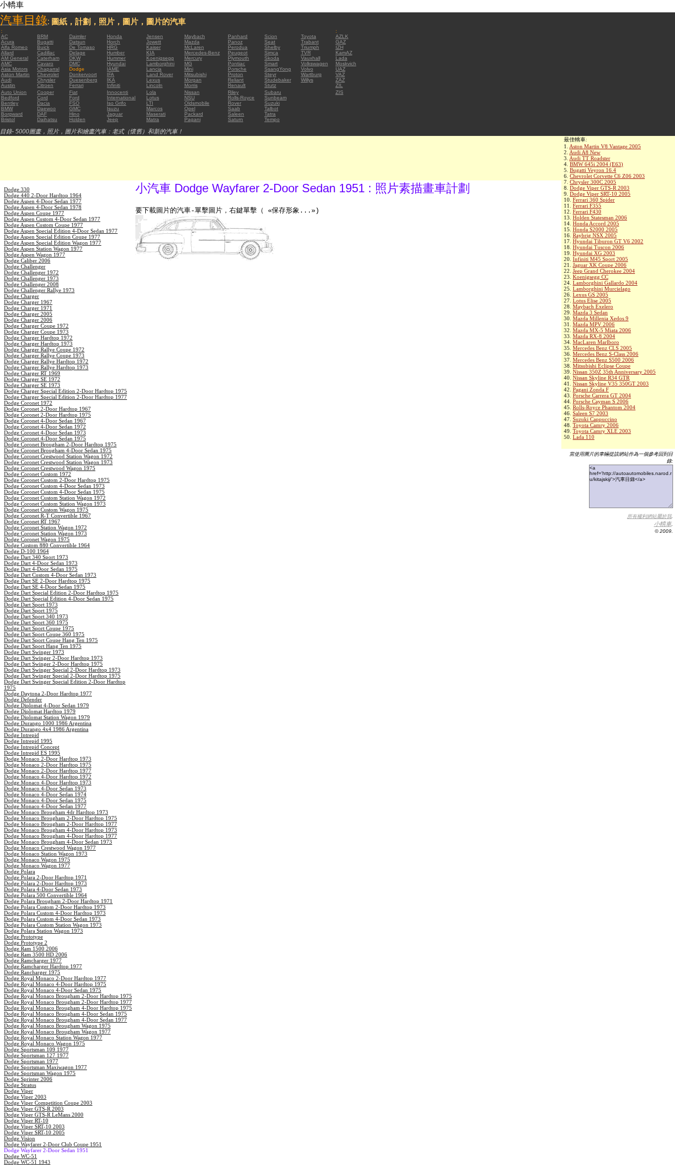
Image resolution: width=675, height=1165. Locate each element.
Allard (7, 52)
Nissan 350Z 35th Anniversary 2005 (614, 372)
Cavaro (45, 63)
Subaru (272, 92)
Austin (8, 85)
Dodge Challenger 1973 (31, 278)
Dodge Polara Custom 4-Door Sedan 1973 (52, 919)
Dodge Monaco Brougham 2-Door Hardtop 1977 (60, 824)
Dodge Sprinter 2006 (28, 1079)
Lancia (154, 69)
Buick (43, 47)
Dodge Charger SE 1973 (32, 385)
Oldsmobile (197, 103)
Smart (271, 63)
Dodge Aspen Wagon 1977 (34, 255)
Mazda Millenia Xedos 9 (601, 318)
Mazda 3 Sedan (590, 312)
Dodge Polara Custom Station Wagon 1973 (53, 925)
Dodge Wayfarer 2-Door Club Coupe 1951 (53, 1144)
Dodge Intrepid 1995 (28, 741)
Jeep (112, 119)
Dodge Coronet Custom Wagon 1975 (46, 510)
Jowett (153, 41)
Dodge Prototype (23, 937)
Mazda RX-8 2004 (594, 336)
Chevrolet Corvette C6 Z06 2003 (607, 176)
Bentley (9, 103)
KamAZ (344, 52)
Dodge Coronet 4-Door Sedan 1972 (45, 427)
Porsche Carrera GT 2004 (602, 395)
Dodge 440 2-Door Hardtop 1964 (43, 195)
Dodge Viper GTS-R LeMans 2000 (44, 1115)
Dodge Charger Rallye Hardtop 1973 (46, 367)
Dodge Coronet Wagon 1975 (37, 539)
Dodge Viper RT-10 (26, 1120)
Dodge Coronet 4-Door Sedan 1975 (45, 438)
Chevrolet (48, 74)
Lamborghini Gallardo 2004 (605, 283)
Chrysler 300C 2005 (593, 182)
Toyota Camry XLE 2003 (602, 431)
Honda (114, 36)
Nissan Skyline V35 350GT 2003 (611, 384)
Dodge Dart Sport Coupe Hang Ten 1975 (51, 640)
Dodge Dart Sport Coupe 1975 (39, 628)
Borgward (12, 114)
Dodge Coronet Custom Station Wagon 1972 (55, 498)
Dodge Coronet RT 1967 (32, 521)
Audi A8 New (584, 152)
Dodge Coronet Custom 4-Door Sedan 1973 (54, 486)
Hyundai (116, 63)
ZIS (339, 92)
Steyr (270, 74)
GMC (75, 108)
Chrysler (46, 80)
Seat (269, 41)
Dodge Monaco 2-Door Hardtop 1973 (47, 759)
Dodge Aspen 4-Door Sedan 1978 (43, 207)
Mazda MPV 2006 (594, 324)
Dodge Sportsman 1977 (31, 1061)
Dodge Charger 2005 (28, 314)
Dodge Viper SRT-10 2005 (600, 194)
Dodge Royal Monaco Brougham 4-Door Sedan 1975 (65, 1014)
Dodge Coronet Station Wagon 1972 (45, 527)
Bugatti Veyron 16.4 (593, 170)
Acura (7, 41)
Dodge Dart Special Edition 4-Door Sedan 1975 (59, 599)
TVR (306, 52)
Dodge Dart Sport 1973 (31, 604)
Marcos (154, 108)
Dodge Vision (19, 1138)
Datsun (77, 41)
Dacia (43, 103)
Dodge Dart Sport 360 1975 (36, 622)
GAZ (341, 41)
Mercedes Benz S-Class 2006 (605, 354)
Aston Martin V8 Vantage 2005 (605, 146)
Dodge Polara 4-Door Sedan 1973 (43, 889)
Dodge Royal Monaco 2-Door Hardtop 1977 (55, 978)
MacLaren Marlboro (596, 342)
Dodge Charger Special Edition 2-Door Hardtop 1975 (65, 391)
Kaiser (153, 47)
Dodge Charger (21, 296)
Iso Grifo (116, 103)
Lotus (152, 97)
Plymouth (238, 58)
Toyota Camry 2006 (596, 425)
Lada (341, 58)
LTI (149, 103)
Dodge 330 (17, 189)
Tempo (272, 119)
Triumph (310, 47)
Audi (6, 80)
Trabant (310, 41)
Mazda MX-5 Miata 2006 (602, 330)
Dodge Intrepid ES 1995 (32, 753)
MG (188, 63)
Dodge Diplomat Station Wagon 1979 (47, 717)
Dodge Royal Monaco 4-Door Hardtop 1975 (55, 984)
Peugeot (238, 52)
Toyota (308, 36)
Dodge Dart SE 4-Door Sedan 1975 (44, 587)
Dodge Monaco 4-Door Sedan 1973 (45, 788)
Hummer (116, 58)
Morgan (193, 80)
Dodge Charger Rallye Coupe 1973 (44, 355)
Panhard (238, 36)
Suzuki (272, 103)
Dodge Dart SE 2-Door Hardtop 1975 (47, 581)
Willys (307, 80)
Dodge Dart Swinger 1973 (34, 652)
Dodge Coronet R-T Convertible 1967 (47, 515)
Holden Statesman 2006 (600, 217)
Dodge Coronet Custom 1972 (37, 474)
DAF (42, 114)
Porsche (237, 69)
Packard (193, 114)
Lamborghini (160, 63)
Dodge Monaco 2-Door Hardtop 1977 (47, 771)
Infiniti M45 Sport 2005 (600, 259)
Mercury (193, 58)
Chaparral (48, 69)
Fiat (73, 92)
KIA (150, 52)
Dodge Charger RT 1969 (32, 373)
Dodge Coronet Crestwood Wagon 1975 (49, 468)
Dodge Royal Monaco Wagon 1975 (44, 1043)
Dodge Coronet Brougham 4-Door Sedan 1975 (58, 450)
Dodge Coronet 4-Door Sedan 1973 (45, 432)
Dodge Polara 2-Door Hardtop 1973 (45, 883)
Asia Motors (14, 69)
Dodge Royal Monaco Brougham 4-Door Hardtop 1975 (68, 1008)
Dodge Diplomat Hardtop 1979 (40, 711)
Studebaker (277, 80)
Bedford (10, 97)
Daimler (77, 36)
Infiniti (113, 85)
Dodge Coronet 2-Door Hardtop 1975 (47, 415)
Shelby (272, 47)
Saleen (236, 114)
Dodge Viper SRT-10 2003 (34, 1126)
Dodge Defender (23, 699)
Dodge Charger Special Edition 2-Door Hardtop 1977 (65, 397)
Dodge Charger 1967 (28, 302)
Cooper (45, 92)
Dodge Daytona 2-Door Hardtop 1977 (48, 693)
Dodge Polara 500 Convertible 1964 (45, 895)
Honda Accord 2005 (596, 223)
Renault (237, 85)
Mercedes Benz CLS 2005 (602, 348)
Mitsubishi (195, 74)
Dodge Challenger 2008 (31, 284)
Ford (74, 97)
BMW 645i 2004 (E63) (596, 164)
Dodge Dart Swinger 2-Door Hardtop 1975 (53, 664)
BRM (42, 36)
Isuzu (113, 108)
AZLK (342, 36)
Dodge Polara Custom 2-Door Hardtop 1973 (55, 907)
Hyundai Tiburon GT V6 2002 (608, 241)
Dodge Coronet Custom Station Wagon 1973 (55, 504)
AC (4, 36)
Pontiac (236, 63)
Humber (116, 52)
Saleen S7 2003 (590, 413)
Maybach (194, 36)
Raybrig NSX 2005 (595, 235)
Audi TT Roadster (589, 158)
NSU (189, 97)
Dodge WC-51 (20, 1156)
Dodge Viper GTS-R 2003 (600, 188)
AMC (6, 63)
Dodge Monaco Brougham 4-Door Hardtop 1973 (60, 830)
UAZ (340, 69)
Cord (42, 97)
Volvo (307, 69)
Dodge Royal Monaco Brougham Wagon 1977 (57, 1032)
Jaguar (115, 114)
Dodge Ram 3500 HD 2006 (35, 954)
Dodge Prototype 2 (25, 943)
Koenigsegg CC (590, 277)
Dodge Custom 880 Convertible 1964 (47, 545)
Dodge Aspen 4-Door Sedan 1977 (43, 201)
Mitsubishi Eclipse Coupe (602, 366)
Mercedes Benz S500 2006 (603, 360)
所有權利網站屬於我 (649, 516)
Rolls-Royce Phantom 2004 (604, 407)
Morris (191, 85)
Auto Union (14, 92)
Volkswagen (314, 63)
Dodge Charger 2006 (28, 320)
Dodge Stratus (20, 1085)
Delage (77, 52)
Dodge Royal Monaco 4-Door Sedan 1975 (52, 990)
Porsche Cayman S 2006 (601, 401)
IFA (110, 74)
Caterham (48, 58)
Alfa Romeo (14, 47)
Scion (270, 36)
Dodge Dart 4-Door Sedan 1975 (41, 569)
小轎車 (663, 523)
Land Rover (159, 74)
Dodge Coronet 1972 (28, 403)
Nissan (192, 92)
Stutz (270, 85)
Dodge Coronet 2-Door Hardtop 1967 (47, 409)
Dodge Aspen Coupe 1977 (34, 213)
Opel (189, 108)
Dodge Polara (19, 871)
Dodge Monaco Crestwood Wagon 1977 (50, 848)
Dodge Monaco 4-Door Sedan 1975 (45, 800)
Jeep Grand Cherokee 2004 (604, 271)
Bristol (8, 119)
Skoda (271, 58)
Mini (188, 69)
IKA (111, 80)
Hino (74, 114)
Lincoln (154, 85)
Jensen (154, 36)
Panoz (235, 41)
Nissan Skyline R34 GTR (601, 378)
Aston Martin (15, 74)
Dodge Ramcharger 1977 (33, 960)
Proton (235, 74)
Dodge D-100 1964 (26, 551)
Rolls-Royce (241, 97)
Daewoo (46, 108)
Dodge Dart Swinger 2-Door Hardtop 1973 (53, 658)
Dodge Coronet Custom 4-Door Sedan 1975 (54, 492)
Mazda (192, 41)
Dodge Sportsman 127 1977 (36, 1055)
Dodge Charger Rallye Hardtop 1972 (46, 361)
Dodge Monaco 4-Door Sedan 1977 (45, 806)
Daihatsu (47, 119)
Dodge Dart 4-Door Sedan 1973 (41, 563)
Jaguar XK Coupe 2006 (600, 265)
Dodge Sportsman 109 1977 (36, 1049)
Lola (151, 92)
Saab (234, 108)
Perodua (238, 47)
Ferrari (76, 85)
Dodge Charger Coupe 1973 (36, 332)
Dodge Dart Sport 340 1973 (36, 616)
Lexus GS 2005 (590, 295)
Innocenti (117, 92)
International (121, 97)
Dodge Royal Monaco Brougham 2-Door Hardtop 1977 (68, 1002)
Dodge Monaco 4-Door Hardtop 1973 (47, 782)
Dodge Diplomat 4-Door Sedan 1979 (46, 705)
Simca (271, 52)
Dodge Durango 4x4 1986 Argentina (46, 729)
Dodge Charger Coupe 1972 (36, 326)
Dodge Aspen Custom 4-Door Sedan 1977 (52, 219)
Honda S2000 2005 (595, 229)
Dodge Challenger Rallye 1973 (39, 290)
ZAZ (340, 80)
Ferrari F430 (587, 212)
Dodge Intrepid (21, 735)
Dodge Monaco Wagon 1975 (37, 860)
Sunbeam (275, 97)
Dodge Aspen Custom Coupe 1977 (43, 225)
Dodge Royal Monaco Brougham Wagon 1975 (57, 1026)
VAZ (340, 74)
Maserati (156, 114)
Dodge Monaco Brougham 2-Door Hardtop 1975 (60, 818)
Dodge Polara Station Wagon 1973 (43, 931)
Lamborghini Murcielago (602, 289)
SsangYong (277, 69)
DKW (75, 58)
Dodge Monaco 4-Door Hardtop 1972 (47, 776)
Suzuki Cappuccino (595, 419)
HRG (112, 47)
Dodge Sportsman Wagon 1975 (40, 1073)
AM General (14, 58)
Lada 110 (583, 437)
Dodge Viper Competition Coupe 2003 (48, 1103)
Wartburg (311, 74)
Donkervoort (83, 74)
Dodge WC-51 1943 (27, 1162)
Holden (77, 119)
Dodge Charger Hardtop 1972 (38, 338)
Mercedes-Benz (202, 52)
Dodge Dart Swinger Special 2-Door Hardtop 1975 (62, 676)
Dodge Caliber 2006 (27, 260)
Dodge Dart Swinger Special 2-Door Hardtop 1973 (62, 670)
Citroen (45, 85)
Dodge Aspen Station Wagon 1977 (43, 249)
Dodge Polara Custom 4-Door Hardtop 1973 (55, 913)
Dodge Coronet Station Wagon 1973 (45, 533)
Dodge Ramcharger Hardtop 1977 (43, 966)
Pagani (192, 119)
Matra (152, 119)
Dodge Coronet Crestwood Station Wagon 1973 (58, 462)
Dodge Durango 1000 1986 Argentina (47, 723)
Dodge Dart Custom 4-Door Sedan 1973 (50, 575)
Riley (233, 92)
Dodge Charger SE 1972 (32, 379)
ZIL (339, 85)
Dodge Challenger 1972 (31, 272)
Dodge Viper (18, 1091)
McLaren (194, 47)
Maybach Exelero (593, 306)
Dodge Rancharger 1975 (32, 972)
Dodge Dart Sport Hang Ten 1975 (43, 646)
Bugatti (45, 41)
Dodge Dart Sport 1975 (31, 610)
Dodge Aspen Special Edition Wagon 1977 (52, 243)
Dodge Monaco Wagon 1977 (37, 865)
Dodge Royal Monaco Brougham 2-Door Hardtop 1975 (68, 996)
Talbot (271, 108)
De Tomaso (82, 47)
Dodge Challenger (24, 266)
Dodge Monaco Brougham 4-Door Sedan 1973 (58, 842)
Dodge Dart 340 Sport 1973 (36, 557)
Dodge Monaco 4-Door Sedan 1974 (45, 794)
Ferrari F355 (587, 206)
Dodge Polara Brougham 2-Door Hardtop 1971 (58, 901)
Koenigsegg (160, 58)
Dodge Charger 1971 (28, 308)
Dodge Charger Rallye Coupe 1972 (44, 349)
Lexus (153, 80)
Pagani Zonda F (591, 389)
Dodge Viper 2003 (25, 1097)
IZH (339, 47)
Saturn (235, 119)
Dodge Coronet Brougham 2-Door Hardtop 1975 (60, 444)
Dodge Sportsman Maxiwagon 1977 (45, 1067)
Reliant (236, 80)
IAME (113, 69)
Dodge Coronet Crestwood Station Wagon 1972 (58, 456)
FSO (74, 103)
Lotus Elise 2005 (592, 300)
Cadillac (46, 52)
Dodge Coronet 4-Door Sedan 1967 (45, 421)
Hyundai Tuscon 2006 (598, 247)
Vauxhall (310, 58)
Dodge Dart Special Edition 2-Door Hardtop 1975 (61, 593)
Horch (113, 41)
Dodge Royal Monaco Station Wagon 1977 (53, 1037)
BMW (7, 108)
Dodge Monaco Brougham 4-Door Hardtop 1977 (60, 836)
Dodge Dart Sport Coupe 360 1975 (44, 634)
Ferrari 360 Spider (594, 200)
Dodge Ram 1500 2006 (31, 948)
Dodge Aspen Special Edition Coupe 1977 (52, 237)
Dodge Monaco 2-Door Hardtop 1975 (47, 765)
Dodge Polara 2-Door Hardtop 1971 (45, 877)
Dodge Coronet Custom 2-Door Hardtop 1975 (57, 480)
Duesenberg (83, 80)
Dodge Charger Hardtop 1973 (38, 343)
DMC (74, 63)
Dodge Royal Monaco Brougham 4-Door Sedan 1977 (65, 1020)
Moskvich (346, 63)
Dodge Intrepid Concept (31, 747)
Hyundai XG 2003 (594, 253)
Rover (234, 103)
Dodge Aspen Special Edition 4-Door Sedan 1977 (61, 231)
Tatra (270, 114)
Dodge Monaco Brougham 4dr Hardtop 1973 (56, 812)
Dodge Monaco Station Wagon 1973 (45, 854)
